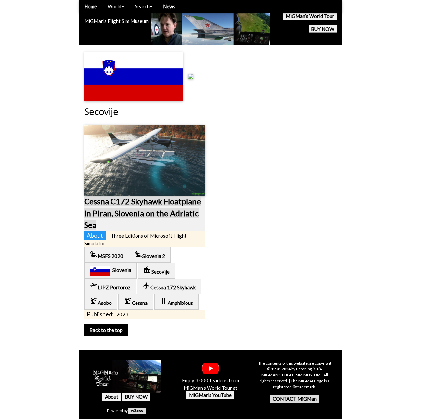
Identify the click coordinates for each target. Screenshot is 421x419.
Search (142, 6)
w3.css (137, 410)
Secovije (156, 270)
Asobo (101, 301)
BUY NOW (322, 29)
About (111, 397)
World (114, 6)
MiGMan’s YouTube (210, 395)
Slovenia (120, 270)
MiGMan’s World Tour (310, 16)
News (169, 6)
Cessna (136, 301)
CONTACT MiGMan (295, 399)
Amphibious (176, 301)
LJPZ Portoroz (110, 286)
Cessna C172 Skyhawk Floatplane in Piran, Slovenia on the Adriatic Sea (142, 213)
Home (90, 6)
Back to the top (106, 330)
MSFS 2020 (106, 254)
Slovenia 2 (150, 254)
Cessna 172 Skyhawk (169, 286)
